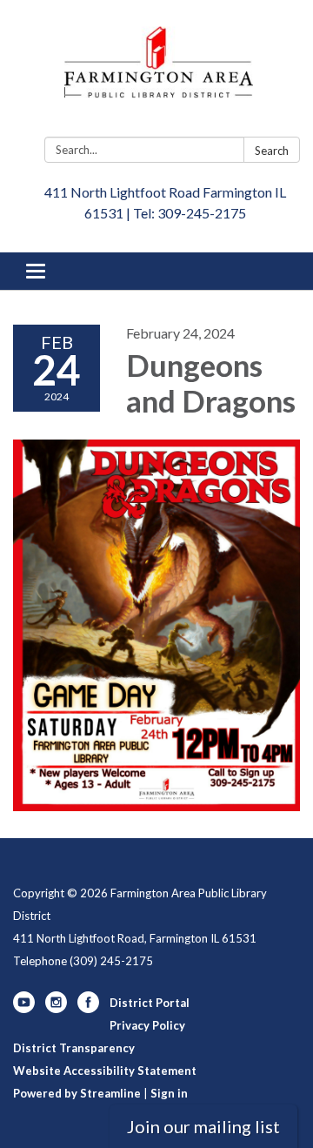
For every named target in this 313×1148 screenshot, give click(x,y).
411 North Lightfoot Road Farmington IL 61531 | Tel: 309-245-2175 (165, 202)
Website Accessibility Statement (104, 1071)
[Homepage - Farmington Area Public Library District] (156, 72)
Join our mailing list (203, 1126)
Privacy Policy (147, 1025)
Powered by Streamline (77, 1093)
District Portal (150, 1003)
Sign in (169, 1093)
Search (272, 151)
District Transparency (74, 1048)
